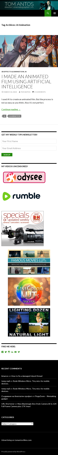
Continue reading (11, 109)
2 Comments (39, 92)
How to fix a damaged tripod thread (26, 376)
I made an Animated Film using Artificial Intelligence (26, 81)
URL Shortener (7, 404)
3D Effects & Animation (12, 72)
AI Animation (14, 116)
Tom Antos (25, 92)
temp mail (5, 381)
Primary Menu (54, 13)
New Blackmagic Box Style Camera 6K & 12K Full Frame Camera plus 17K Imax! (29, 405)
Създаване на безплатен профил (16, 396)
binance (4, 376)
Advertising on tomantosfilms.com (16, 440)
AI (26, 72)
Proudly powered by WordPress (13, 452)
